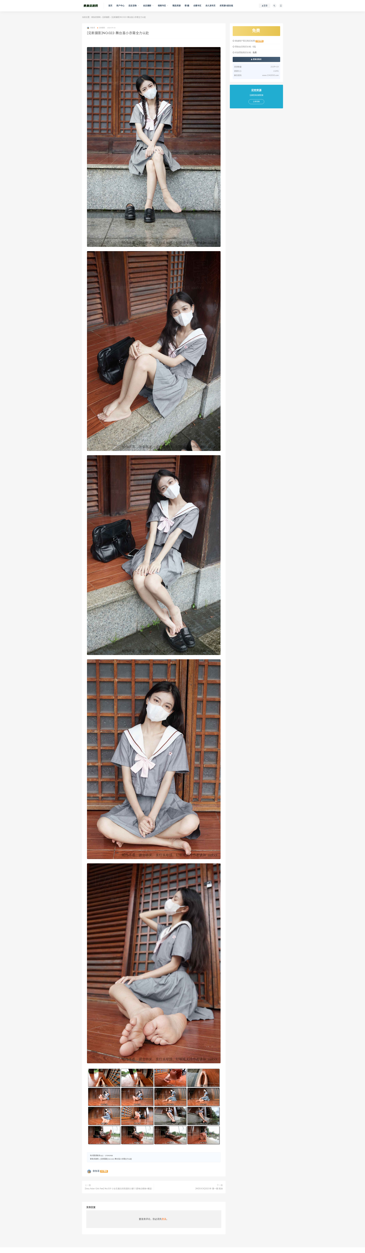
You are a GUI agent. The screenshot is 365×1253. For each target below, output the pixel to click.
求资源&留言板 (226, 6)
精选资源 (177, 6)
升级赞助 (259, 41)
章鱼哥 (96, 1171)
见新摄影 (106, 17)
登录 (164, 1219)
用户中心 (120, 6)
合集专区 (197, 6)
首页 (110, 6)
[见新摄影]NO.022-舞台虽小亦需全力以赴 (116, 1159)
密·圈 (187, 6)
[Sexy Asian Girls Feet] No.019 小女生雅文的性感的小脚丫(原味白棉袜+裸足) (118, 1189)
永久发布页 (210, 6)
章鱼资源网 (96, 17)
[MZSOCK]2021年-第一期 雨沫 (209, 1189)
